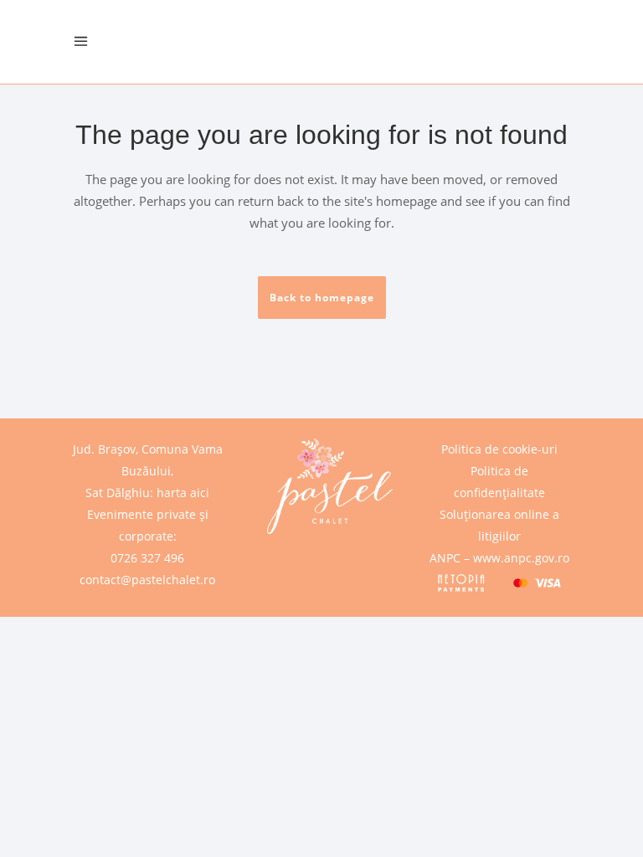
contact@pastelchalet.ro (147, 580)
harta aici (183, 492)
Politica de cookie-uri (499, 449)
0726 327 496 (147, 558)
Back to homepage (322, 297)
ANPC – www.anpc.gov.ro (499, 558)
